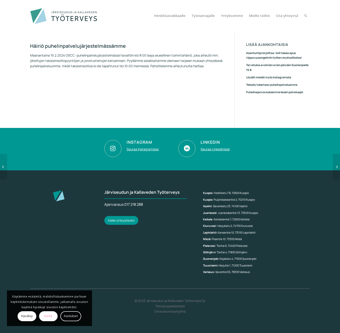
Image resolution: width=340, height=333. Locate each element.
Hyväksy (27, 316)
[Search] (305, 15)
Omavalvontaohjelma (170, 311)
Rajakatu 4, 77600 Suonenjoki (230, 259)
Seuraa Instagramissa (143, 149)
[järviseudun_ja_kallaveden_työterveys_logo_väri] (64, 15)
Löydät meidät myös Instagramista (268, 77)
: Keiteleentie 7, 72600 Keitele (226, 219)
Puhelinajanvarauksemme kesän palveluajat (274, 92)
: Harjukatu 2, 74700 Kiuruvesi (228, 226)
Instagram (139, 142)
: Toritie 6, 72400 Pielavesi (225, 246)
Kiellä (48, 316)
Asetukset (71, 316)
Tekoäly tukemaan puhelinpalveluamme (271, 85)
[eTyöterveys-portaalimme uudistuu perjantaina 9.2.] (3, 166)
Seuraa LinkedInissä (215, 149)
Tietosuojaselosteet (170, 306)
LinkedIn (210, 142)
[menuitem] (170, 15)
